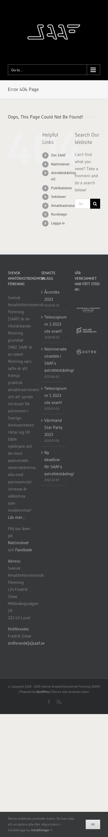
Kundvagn (59, 214)
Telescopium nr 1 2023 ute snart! (54, 395)
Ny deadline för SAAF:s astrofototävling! (54, 463)
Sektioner (58, 196)
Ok (93, 824)
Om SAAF (58, 155)
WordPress (43, 692)
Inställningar (40, 830)
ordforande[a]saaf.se (26, 643)
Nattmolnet (60, 164)
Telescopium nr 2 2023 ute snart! (54, 324)
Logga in (58, 223)
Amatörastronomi (64, 205)
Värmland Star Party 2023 (53, 427)
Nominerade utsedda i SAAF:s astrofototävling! (54, 359)
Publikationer (61, 188)
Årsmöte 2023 (52, 295)
